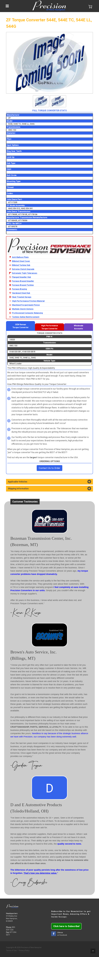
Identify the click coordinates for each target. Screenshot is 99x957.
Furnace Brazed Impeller (23, 281)
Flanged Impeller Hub (21, 277)
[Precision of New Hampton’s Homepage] (49, 6)
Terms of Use (11, 950)
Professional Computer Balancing (27, 313)
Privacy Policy (24, 950)
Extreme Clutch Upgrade (23, 269)
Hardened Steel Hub (21, 293)
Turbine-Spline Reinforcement (25, 317)
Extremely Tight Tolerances (24, 273)
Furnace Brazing (19, 289)
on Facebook (62, 934)
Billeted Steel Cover (21, 261)
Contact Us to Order (49, 468)
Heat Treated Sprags (21, 297)
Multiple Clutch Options (22, 309)
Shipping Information (18, 488)
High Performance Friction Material (28, 301)
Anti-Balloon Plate (20, 257)
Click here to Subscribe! (66, 926)
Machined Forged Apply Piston (26, 305)
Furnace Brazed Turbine (23, 285)
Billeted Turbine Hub (21, 265)
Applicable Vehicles (17, 481)
